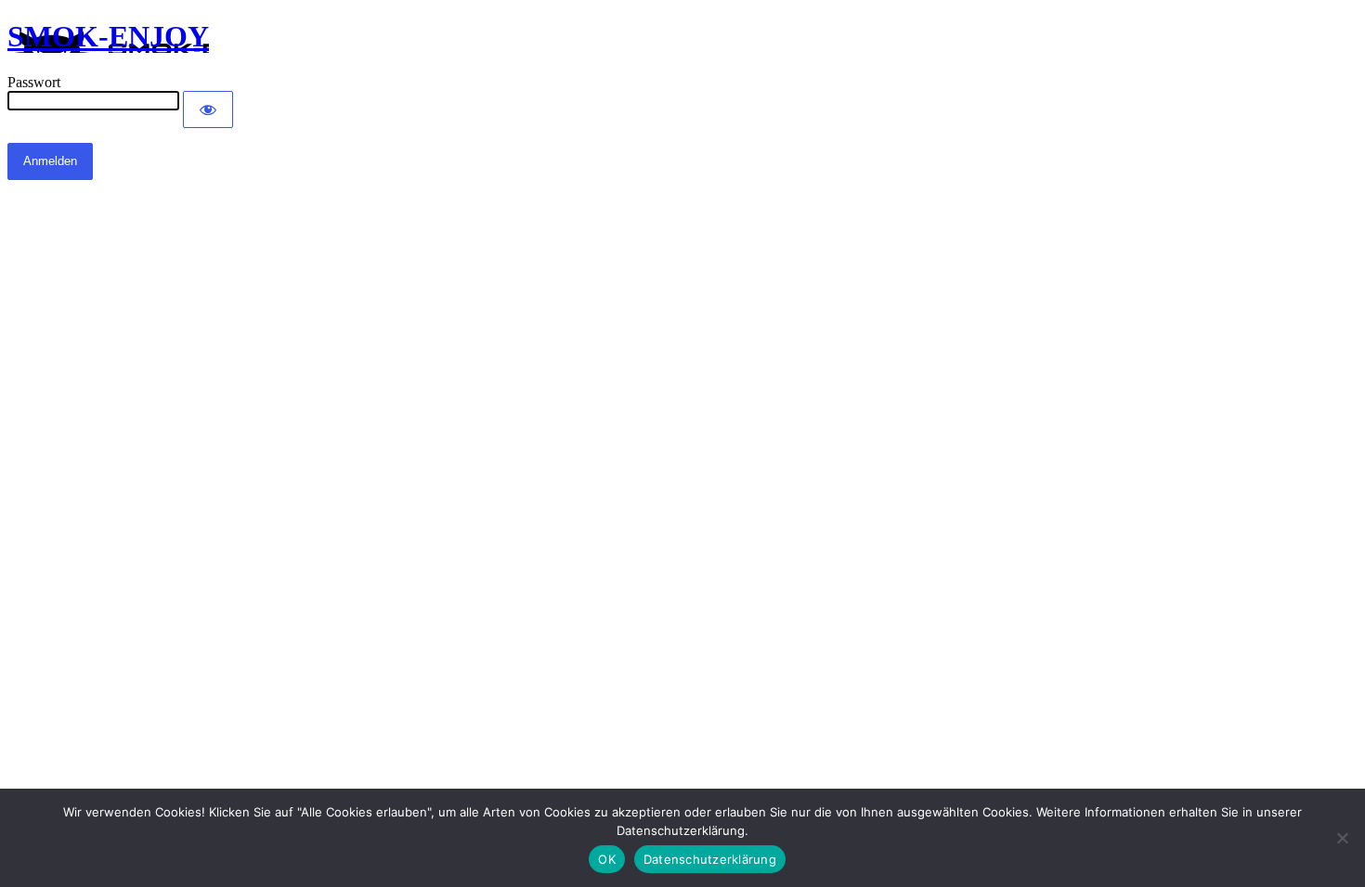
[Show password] (208, 109)
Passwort (33, 82)
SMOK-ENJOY (108, 36)
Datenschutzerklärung (710, 859)
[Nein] (1341, 838)
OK (607, 859)
